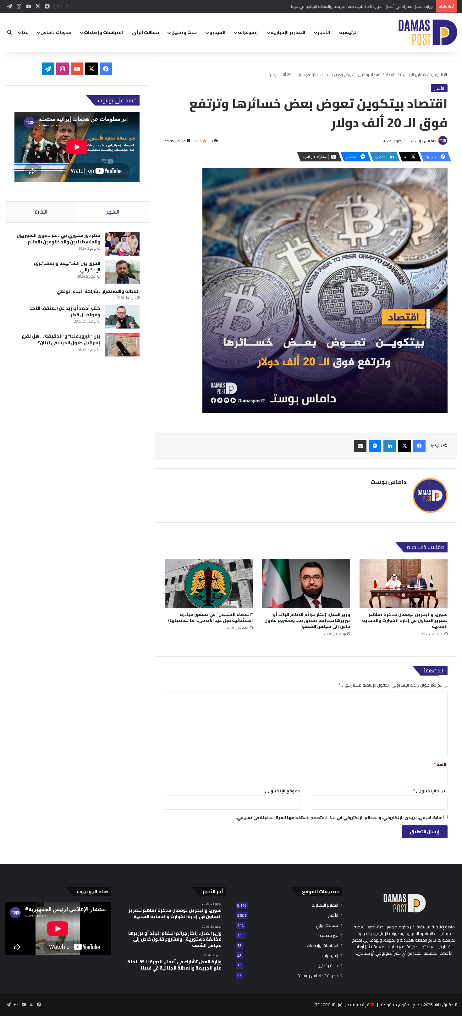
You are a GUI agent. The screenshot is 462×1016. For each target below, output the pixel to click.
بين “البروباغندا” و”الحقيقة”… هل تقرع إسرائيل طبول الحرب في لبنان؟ (61, 339)
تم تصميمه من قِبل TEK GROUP (342, 1004)
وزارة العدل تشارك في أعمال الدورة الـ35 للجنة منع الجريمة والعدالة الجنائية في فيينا (362, 6)
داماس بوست (423, 140)
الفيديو (217, 32)
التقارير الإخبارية (288, 32)
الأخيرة (41, 211)
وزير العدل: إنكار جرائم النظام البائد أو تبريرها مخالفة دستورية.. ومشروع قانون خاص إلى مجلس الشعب (307, 620)
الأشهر (113, 211)
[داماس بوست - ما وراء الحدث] (427, 32)
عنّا (25, 32)
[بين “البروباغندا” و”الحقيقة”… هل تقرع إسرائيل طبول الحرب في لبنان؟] (122, 344)
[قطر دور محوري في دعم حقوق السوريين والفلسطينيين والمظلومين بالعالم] (122, 244)
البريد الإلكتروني (430, 791)
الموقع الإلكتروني (282, 791)
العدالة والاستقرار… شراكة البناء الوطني (98, 291)
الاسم (441, 764)
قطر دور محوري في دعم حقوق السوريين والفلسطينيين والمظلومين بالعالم (58, 238)
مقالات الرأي (145, 32)
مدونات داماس (56, 32)
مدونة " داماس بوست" (317, 975)
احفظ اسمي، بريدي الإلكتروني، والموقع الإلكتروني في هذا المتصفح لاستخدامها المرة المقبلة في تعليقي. (339, 817)
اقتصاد (391, 74)
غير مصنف (329, 935)
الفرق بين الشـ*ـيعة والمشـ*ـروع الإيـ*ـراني (66, 266)
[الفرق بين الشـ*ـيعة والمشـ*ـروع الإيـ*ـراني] (122, 272)
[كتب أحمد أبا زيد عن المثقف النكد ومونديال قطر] (122, 317)
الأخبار (324, 32)
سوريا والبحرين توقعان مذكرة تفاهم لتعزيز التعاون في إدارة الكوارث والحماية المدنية (405, 620)
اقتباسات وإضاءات (103, 32)
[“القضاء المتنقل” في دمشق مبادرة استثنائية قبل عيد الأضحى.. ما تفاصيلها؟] (209, 583)
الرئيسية (348, 32)
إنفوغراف (248, 32)
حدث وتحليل (184, 32)
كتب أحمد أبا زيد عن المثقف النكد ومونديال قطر (65, 311)
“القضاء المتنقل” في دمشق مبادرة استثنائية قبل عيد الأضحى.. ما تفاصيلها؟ (210, 617)
